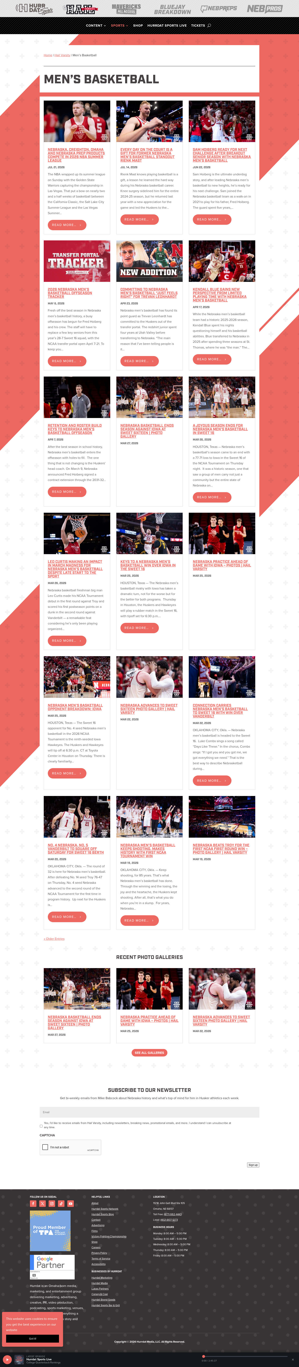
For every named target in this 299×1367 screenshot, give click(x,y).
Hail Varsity (62, 55)
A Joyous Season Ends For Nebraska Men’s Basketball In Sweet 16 (220, 429)
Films (95, 1231)
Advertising (98, 1225)
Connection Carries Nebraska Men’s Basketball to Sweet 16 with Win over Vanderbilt (220, 711)
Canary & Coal (100, 1294)
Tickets (198, 26)
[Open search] (209, 26)
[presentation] (70, 1147)
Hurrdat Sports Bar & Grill (106, 1305)
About (95, 1203)
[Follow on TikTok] (61, 1203)
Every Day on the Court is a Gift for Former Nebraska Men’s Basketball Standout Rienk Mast (147, 155)
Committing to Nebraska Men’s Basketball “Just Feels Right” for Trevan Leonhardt (149, 293)
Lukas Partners (100, 1289)
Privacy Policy (99, 1253)
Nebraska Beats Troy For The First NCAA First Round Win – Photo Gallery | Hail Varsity (221, 849)
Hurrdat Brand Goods (103, 1300)
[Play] (7, 1359)
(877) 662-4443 (173, 1214)
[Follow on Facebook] (33, 1203)
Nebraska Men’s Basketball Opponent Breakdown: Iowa (75, 707)
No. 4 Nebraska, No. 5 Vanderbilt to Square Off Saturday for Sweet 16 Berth (76, 849)
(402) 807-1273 (169, 1220)
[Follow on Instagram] (52, 1203)
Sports (118, 26)
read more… (64, 225)
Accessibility (99, 1264)
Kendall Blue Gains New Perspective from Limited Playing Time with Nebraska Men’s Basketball (220, 295)
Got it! (32, 1339)
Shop (138, 26)
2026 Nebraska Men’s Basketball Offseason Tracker (70, 293)
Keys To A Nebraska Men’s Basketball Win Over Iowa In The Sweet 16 (148, 565)
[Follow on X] (42, 1203)
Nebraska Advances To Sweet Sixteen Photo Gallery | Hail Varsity (149, 709)
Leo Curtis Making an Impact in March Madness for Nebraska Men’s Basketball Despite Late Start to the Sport (75, 569)
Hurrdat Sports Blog (103, 1214)
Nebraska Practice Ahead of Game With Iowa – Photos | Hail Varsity (222, 565)
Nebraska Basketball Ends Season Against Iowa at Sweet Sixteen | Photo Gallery (147, 431)
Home (48, 55)
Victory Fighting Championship (109, 1236)
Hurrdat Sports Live (167, 26)
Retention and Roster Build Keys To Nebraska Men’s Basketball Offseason (75, 429)
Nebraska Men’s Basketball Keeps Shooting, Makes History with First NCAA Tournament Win (147, 851)
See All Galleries (149, 1052)
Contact (96, 1220)
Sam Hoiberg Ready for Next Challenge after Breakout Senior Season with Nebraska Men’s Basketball (222, 155)
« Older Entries (54, 938)
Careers (96, 1247)
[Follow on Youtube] (70, 1203)
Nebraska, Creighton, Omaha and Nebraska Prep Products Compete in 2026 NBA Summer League (76, 155)
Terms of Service (101, 1259)
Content (94, 26)
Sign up (253, 1165)
